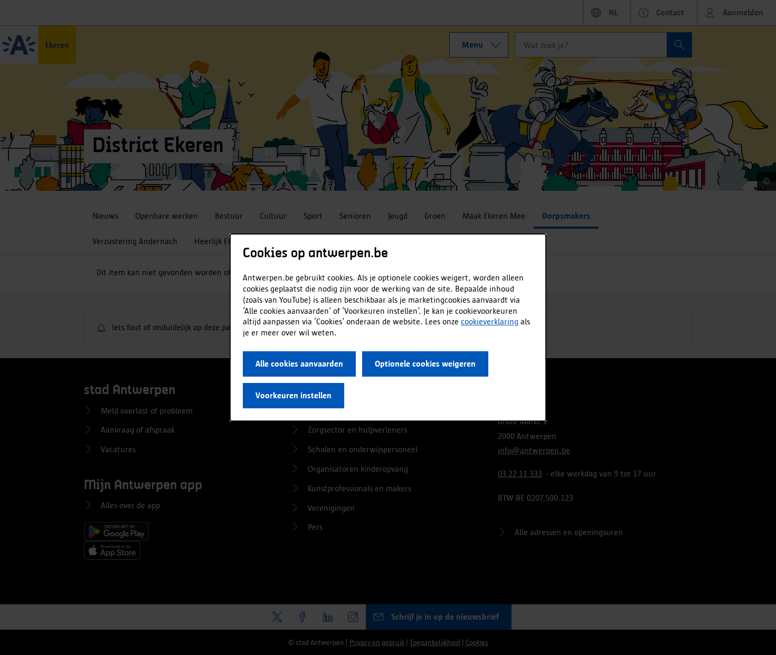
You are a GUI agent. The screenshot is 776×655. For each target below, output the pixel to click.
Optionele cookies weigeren (425, 363)
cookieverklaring (489, 321)
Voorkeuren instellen (293, 395)
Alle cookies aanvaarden (299, 363)
